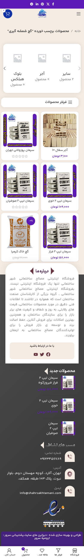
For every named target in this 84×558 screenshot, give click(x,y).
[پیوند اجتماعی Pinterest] (42, 4)
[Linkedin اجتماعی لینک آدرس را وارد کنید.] (37, 4)
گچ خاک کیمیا (20, 251)
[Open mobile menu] (78, 13)
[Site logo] (42, 14)
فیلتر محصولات (56, 102)
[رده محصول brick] (42, 65)
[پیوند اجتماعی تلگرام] (31, 4)
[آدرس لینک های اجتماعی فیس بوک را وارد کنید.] (53, 4)
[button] (79, 68)
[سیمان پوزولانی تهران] (20, 130)
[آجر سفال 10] (59, 130)
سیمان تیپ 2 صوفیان (20, 201)
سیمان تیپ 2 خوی (60, 201)
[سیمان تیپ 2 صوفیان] (20, 181)
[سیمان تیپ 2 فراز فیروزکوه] (59, 231)
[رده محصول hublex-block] (17, 68)
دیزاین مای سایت (36, 535)
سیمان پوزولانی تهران (20, 150)
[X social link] (48, 4)
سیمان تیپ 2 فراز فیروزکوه (60, 253)
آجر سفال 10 (60, 150)
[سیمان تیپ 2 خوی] (59, 181)
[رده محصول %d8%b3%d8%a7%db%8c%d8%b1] (66, 65)
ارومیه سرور (42, 538)
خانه (78, 31)
